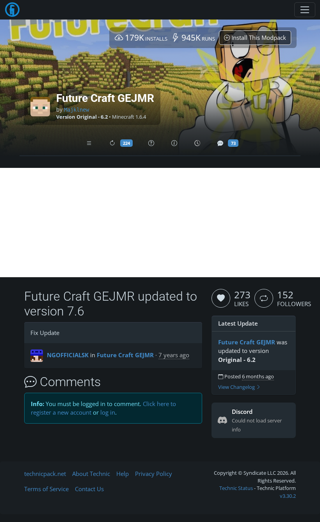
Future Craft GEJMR (125, 355)
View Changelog (237, 387)
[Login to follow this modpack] (263, 298)
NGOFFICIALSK (68, 355)
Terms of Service (46, 489)
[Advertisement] (160, 222)
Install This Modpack (258, 37)
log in (107, 412)
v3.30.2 (288, 495)
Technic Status (236, 488)
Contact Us (89, 489)
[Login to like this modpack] (221, 298)
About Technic (91, 473)
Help (122, 473)
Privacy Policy (153, 473)
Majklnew (76, 110)
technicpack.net (45, 473)
